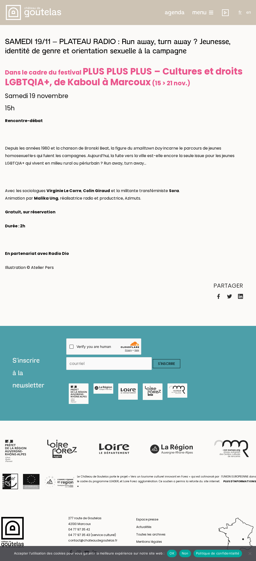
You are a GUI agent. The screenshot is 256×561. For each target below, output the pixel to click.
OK (172, 553)
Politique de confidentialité (218, 553)
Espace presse (147, 519)
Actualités (144, 527)
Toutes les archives (151, 534)
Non (185, 553)
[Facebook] (218, 296)
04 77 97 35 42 (79, 529)
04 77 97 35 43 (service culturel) (92, 535)
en (248, 12)
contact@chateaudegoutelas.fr (92, 540)
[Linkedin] (240, 296)
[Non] (249, 553)
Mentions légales (149, 541)
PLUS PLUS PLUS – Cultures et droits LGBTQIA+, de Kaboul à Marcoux (124, 77)
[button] (174, 12)
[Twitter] (229, 296)
